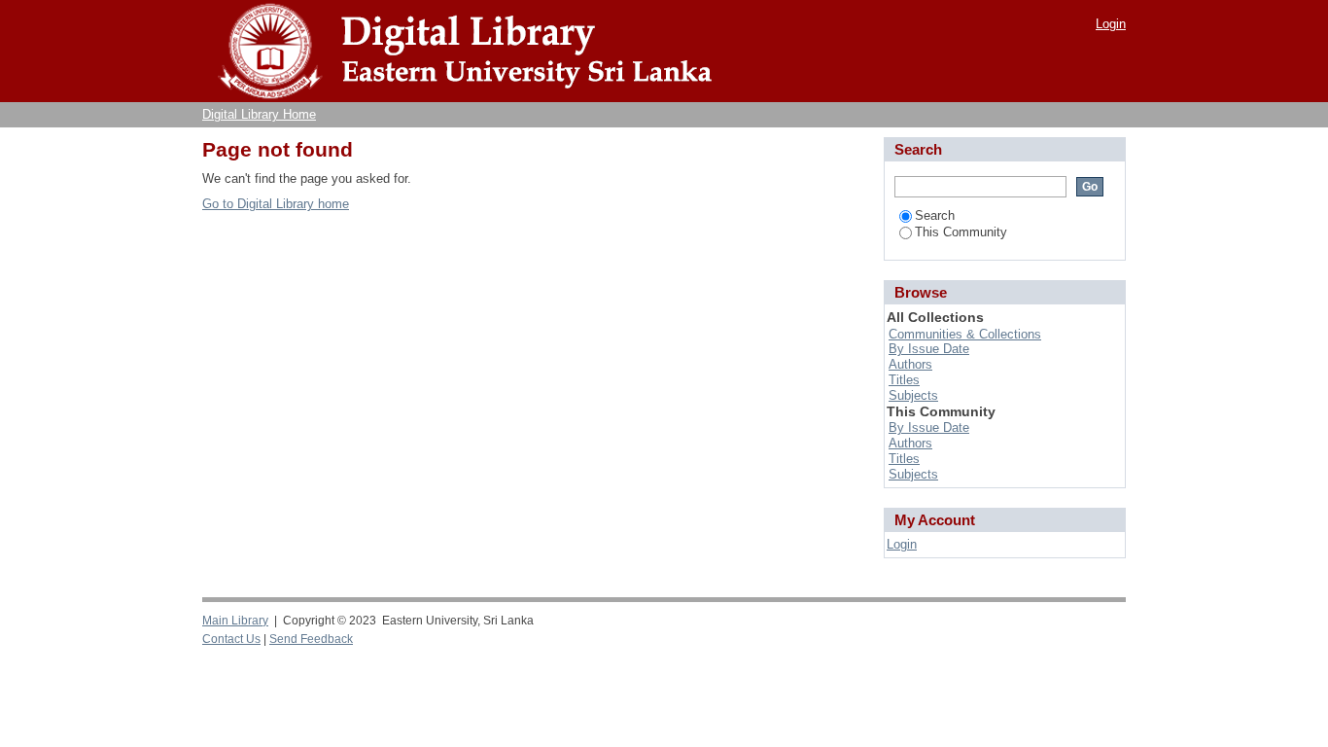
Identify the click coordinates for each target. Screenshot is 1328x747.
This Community (961, 232)
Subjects (913, 395)
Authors (910, 364)
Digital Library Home (259, 114)
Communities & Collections (965, 334)
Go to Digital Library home (275, 203)
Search (935, 215)
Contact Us (231, 639)
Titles (904, 380)
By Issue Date (929, 348)
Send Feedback (311, 639)
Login (1111, 24)
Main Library (235, 620)
